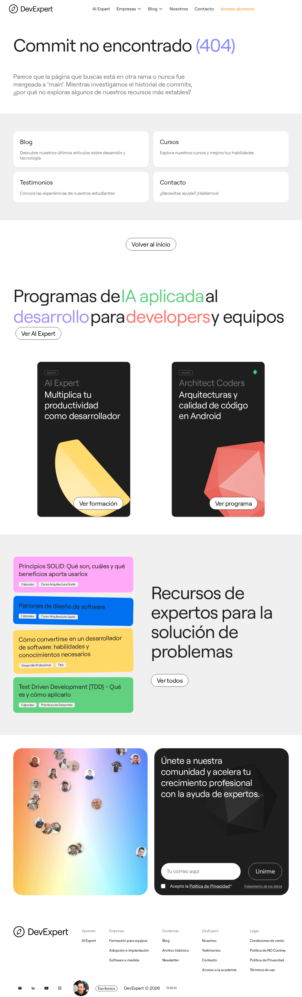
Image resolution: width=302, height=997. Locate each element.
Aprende (89, 931)
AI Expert (101, 9)
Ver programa (233, 503)
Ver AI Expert (38, 333)
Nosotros (179, 9)
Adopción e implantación (129, 950)
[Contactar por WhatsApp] (81, 988)
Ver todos (170, 680)
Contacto (204, 9)
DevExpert (210, 931)
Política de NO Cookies (268, 950)
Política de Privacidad (209, 886)
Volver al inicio (151, 244)
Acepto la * (201, 886)
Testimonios (211, 950)
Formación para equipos (128, 940)
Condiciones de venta (267, 940)
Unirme (265, 871)
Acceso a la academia (219, 970)
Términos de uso (262, 970)
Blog (152, 9)
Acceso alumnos (237, 9)
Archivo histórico (175, 950)
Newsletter (170, 960)
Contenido (170, 931)
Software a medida (124, 960)
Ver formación (98, 503)
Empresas (126, 9)
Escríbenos (106, 988)
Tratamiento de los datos (263, 886)
